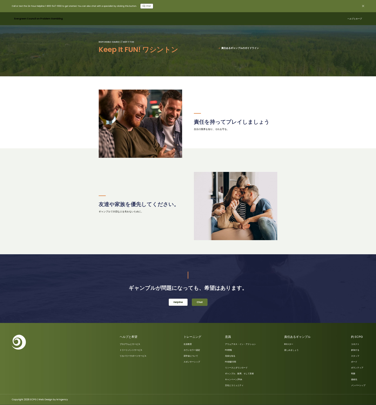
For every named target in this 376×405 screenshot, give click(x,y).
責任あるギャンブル (297, 337)
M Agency (62, 399)
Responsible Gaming (109, 41)
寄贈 (353, 373)
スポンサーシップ (192, 361)
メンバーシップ (358, 385)
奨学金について (191, 355)
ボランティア (357, 367)
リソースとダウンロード (236, 367)
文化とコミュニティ (234, 385)
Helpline (178, 302)
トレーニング (192, 337)
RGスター (288, 344)
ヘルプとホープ (355, 18)
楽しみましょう (291, 350)
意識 (228, 337)
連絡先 (354, 379)
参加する (355, 350)
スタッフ (355, 355)
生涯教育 (188, 344)
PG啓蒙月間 (230, 361)
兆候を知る (230, 355)
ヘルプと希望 (128, 337)
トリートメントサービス (131, 350)
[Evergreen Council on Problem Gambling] (56, 342)
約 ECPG (357, 337)
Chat (148, 6)
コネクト (355, 344)
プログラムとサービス (130, 344)
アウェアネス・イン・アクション (240, 344)
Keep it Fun (128, 41)
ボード (354, 361)
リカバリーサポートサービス (133, 355)
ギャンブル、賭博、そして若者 (239, 373)
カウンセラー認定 (192, 350)
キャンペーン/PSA (233, 379)
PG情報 (228, 350)
